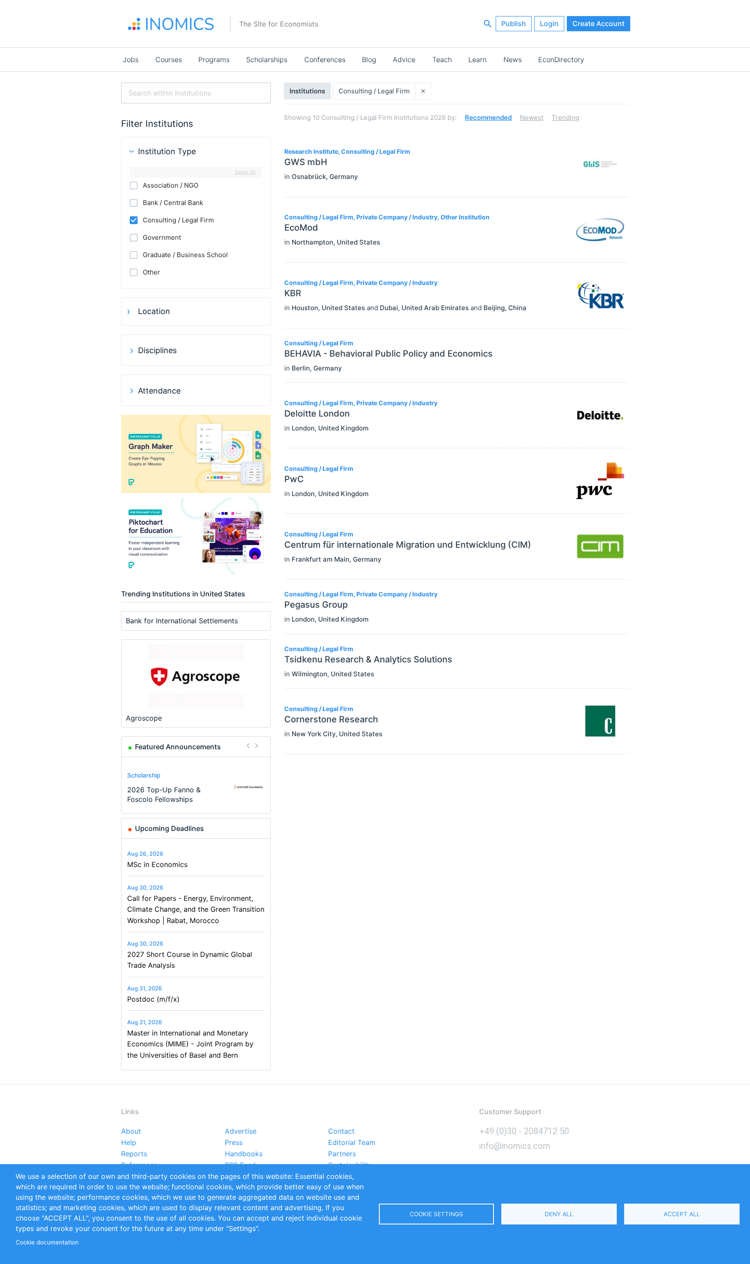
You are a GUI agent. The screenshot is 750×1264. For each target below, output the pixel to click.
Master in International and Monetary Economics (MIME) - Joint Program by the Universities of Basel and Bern (190, 1044)
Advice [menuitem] (404, 59)
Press (234, 1143)
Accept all (682, 1214)
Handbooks (244, 1154)
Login (549, 23)
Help (128, 1143)
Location (154, 311)
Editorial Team (351, 1143)
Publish (513, 23)
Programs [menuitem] (214, 59)
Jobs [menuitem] (130, 59)
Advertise (241, 1131)
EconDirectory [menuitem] (561, 59)
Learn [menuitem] (477, 59)
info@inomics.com (514, 1146)
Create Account (598, 23)
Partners (342, 1154)
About (131, 1131)
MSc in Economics (157, 864)
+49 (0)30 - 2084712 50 (524, 1131)
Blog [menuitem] (369, 59)
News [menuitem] (512, 59)
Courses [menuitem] (168, 59)
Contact (341, 1131)
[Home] (171, 24)
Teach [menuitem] (442, 59)
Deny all (559, 1214)
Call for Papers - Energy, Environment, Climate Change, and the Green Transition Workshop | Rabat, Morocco (195, 909)
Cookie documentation (47, 1242)
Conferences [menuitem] (324, 59)
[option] (196, 786)
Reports (134, 1154)
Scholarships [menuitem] (266, 59)
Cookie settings (436, 1214)
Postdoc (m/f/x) (153, 999)
